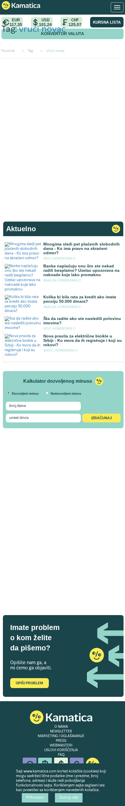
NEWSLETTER (61, 731)
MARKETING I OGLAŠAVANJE (61, 736)
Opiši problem (29, 683)
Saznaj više (68, 798)
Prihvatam (35, 798)
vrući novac (42, 30)
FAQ (61, 755)
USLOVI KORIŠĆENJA (61, 750)
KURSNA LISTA (107, 22)
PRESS (61, 741)
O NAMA (61, 727)
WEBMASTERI (61, 745)
